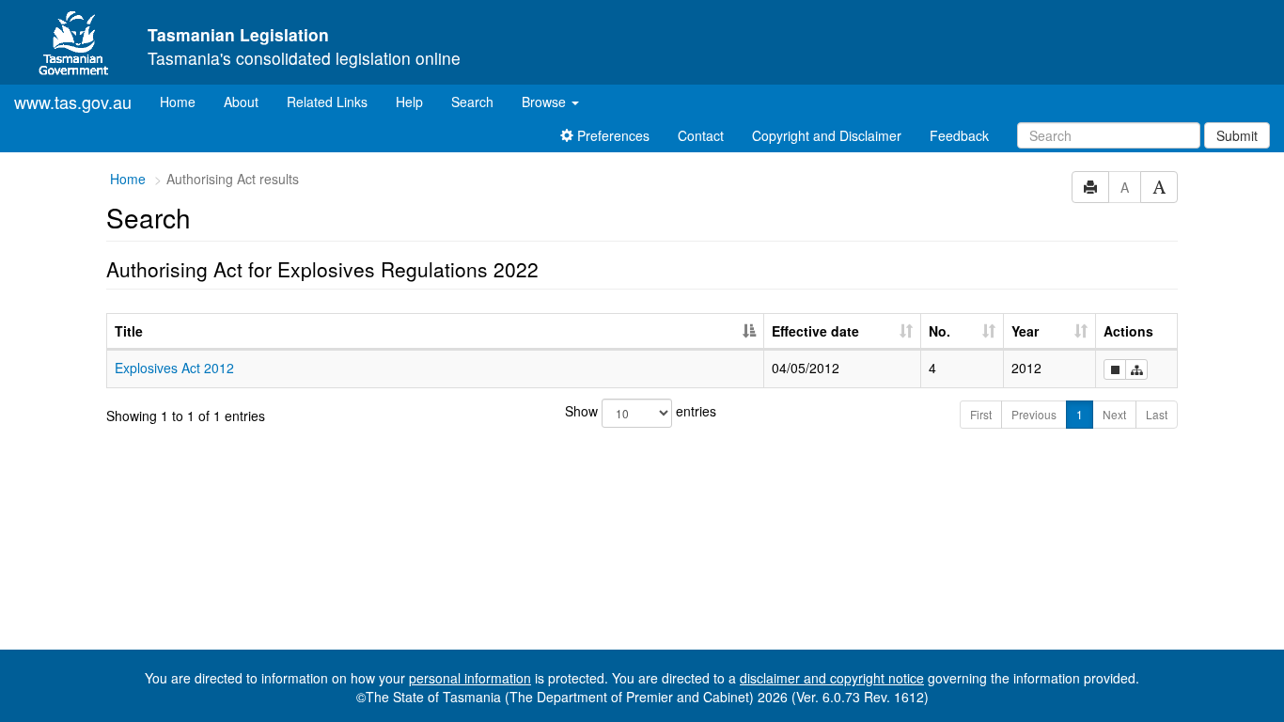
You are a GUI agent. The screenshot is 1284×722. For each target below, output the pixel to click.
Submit (1237, 135)
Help (409, 101)
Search (472, 101)
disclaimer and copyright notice (832, 677)
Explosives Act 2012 (174, 367)
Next (1114, 414)
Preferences (611, 135)
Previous (1034, 414)
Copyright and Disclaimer (826, 135)
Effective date (815, 331)
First (981, 414)
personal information (470, 677)
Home (185, 101)
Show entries (640, 410)
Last (1156, 414)
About (241, 101)
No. (939, 331)
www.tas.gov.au (73, 101)
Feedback (959, 135)
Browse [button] (546, 101)
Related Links (327, 101)
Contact (701, 135)
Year (1025, 331)
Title (129, 331)
